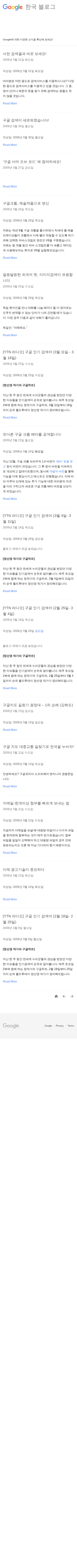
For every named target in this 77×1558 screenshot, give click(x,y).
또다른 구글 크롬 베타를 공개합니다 (32, 434)
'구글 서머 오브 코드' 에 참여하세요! (32, 162)
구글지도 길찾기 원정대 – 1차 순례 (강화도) (38, 705)
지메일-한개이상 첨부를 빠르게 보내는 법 (36, 803)
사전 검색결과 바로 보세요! (25, 54)
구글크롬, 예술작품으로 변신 (26, 203)
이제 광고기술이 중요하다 (23, 869)
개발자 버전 (56, 471)
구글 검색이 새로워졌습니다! (26, 120)
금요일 (39, 630)
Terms (71, 1025)
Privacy (60, 1025)
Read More (10, 103)
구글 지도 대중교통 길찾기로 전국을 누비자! (38, 747)
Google (49, 1025)
